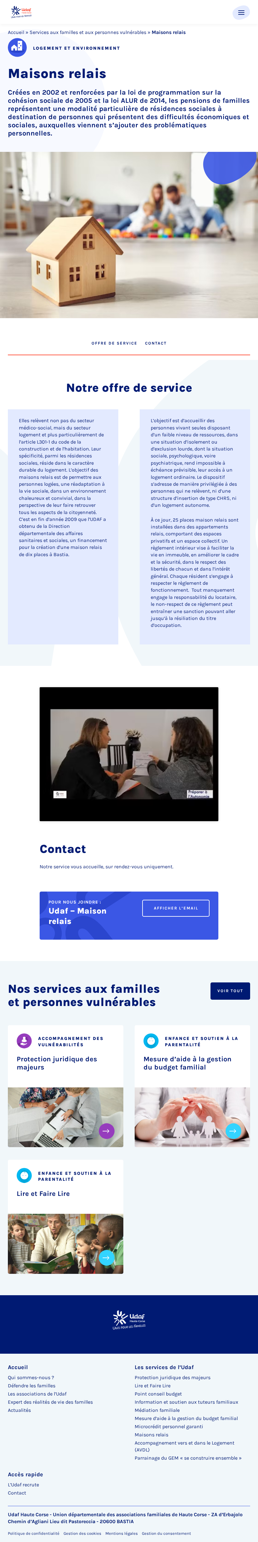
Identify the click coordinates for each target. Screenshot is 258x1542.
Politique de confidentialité (33, 1533)
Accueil (16, 32)
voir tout (230, 990)
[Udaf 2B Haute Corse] (21, 12)
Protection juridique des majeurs (57, 1063)
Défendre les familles (31, 1386)
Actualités (19, 1410)
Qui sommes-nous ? (31, 1377)
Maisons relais (151, 1435)
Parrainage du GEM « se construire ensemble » (188, 1458)
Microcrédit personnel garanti (169, 1426)
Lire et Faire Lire (43, 1194)
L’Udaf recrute (23, 1485)
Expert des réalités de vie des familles (50, 1402)
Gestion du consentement (166, 1533)
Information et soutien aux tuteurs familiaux (186, 1402)
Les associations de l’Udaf (37, 1394)
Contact (156, 343)
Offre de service (114, 343)
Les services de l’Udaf (164, 1367)
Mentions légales (121, 1533)
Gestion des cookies (82, 1533)
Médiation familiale (157, 1410)
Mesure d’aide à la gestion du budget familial (187, 1063)
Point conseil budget (158, 1394)
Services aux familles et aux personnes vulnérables (88, 32)
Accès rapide (25, 1474)
